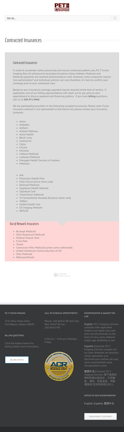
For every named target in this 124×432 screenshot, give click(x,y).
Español (88, 346)
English (88, 324)
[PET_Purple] (59, 353)
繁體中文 (89, 371)
